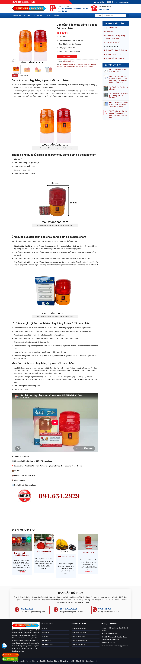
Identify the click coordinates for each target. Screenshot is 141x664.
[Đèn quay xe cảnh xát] (66, 544)
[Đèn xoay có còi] (88, 542)
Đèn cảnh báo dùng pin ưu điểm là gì (82, 66)
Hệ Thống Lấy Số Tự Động (113, 54)
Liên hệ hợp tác (46, 641)
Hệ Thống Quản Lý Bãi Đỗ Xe (114, 58)
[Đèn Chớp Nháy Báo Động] (44, 541)
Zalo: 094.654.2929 (68, 609)
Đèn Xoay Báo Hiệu (111, 46)
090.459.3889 (27, 609)
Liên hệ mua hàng (47, 644)
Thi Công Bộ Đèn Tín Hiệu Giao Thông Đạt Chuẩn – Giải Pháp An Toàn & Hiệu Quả (118, 114)
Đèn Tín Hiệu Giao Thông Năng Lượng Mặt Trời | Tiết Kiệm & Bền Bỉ (118, 104)
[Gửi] (127, 15)
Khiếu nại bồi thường (78, 644)
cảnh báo (52, 85)
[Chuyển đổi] (127, 27)
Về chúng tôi (45, 632)
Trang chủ (17, 15)
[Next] (50, 43)
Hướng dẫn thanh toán (79, 632)
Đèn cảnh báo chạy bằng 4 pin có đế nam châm (73, 64)
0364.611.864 (104, 609)
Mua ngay (66, 56)
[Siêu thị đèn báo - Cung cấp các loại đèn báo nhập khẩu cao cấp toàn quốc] (29, 8)
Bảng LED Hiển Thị (110, 28)
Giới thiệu (27, 15)
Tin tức (48, 15)
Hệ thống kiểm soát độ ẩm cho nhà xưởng (117, 70)
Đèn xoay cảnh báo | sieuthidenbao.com (21, 554)
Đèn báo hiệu (108, 32)
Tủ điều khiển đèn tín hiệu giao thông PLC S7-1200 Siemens (118, 96)
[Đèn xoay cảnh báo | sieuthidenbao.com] (22, 542)
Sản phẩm (37, 15)
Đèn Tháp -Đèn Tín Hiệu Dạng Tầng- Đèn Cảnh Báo (114, 37)
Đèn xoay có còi (88, 552)
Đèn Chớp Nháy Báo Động (44, 552)
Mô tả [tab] (15, 75)
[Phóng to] (14, 61)
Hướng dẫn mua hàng (79, 629)
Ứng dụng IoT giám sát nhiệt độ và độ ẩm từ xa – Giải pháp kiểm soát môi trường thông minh (118, 79)
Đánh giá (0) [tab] (24, 75)
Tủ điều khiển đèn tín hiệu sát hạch (118, 88)
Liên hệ (56, 15)
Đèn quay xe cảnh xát (66, 556)
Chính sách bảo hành (78, 636)
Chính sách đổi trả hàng (79, 641)
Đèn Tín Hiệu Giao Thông (113, 42)
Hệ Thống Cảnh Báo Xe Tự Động (115, 50)
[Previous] (15, 43)
